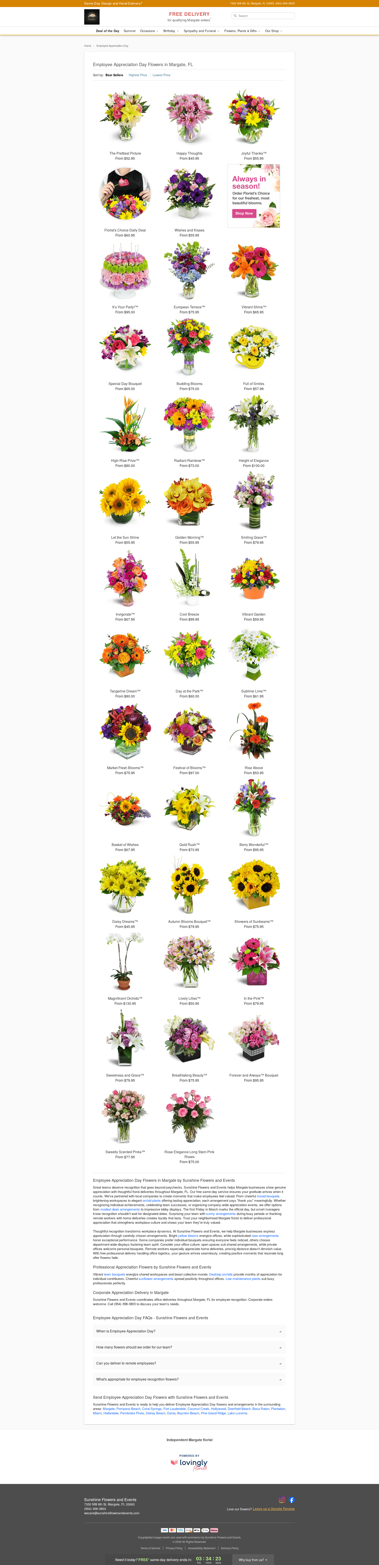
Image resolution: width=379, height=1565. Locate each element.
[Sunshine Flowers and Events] (115, 17)
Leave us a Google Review (274, 1508)
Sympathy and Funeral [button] (200, 31)
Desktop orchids (221, 1274)
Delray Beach (155, 1413)
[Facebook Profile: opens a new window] (292, 1500)
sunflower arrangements (156, 1278)
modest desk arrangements (120, 1209)
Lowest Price (161, 75)
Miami (97, 1413)
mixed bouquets (268, 1196)
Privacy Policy (174, 1548)
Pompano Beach (128, 1408)
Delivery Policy (230, 1548)
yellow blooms (188, 1235)
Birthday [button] (169, 31)
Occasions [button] (148, 31)
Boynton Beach (188, 1413)
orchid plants (152, 1200)
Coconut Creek (198, 1408)
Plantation (278, 1408)
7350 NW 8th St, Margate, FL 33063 (109, 1504)
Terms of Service (150, 1548)
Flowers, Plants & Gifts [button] (240, 31)
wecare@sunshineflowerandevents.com (111, 1513)
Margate (109, 1408)
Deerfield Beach (239, 1408)
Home (87, 45)
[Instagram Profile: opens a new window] (282, 1500)
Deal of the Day (107, 31)
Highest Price (138, 75)
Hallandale (111, 1413)
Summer (130, 31)
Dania (171, 1413)
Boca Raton (260, 1408)
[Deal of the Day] (254, 196)
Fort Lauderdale (174, 1408)
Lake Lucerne (237, 1413)
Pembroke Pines (132, 1413)
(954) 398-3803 (95, 1508)
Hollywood (218, 1408)
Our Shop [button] (272, 31)
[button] (367, 1546)
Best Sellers (114, 75)
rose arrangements (265, 1235)
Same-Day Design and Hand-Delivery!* (113, 3)
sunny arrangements (221, 1213)
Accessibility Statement (201, 1548)
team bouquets (114, 1274)
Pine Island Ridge (213, 1413)
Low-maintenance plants (243, 1278)
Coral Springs (152, 1408)
